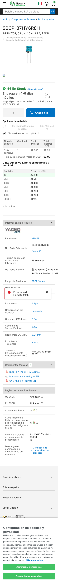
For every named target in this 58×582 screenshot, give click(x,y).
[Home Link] (22, 4)
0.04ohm (36, 334)
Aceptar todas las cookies (29, 576)
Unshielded (37, 311)
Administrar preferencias (29, 567)
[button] (4, 4)
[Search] (52, 11)
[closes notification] (47, 292)
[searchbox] (26, 11)
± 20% (35, 342)
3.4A (34, 326)
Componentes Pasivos (23, 19)
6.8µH (35, 303)
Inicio (5, 19)
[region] (29, 550)
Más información (34, 560)
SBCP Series (38, 281)
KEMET (35, 238)
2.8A (34, 319)
